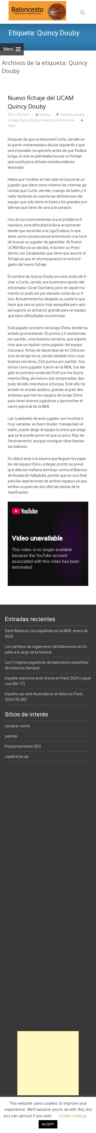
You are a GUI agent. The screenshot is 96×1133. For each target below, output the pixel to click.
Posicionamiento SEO (23, 746)
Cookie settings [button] (73, 1115)
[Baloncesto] (33, 10)
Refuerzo (47, 120)
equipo (78, 115)
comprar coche (17, 726)
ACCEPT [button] (48, 1124)
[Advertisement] (48, 1063)
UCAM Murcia (64, 120)
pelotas (11, 736)
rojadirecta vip (17, 756)
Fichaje (13, 120)
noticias (44, 115)
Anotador (66, 115)
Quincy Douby (29, 120)
